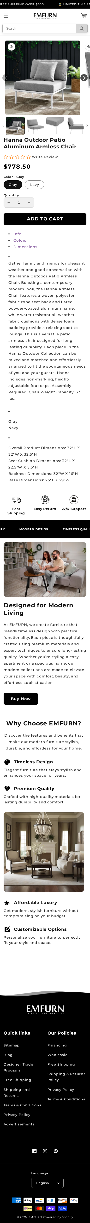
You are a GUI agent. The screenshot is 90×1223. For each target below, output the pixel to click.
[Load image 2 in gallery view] (35, 126)
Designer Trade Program (18, 1067)
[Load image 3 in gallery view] (55, 126)
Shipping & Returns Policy (66, 1077)
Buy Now (21, 699)
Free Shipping (17, 1080)
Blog (8, 1055)
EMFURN (35, 1217)
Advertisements (19, 1124)
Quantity (11, 195)
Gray (13, 184)
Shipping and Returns (17, 1093)
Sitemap (12, 1045)
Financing (57, 1045)
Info (17, 234)
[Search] (81, 28)
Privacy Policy (17, 1115)
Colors (19, 240)
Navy (34, 184)
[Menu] (6, 15)
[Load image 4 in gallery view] (75, 126)
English (42, 1183)
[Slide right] (87, 125)
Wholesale (58, 1055)
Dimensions (25, 247)
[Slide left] (3, 125)
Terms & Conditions (22, 1105)
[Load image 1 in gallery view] (15, 126)
